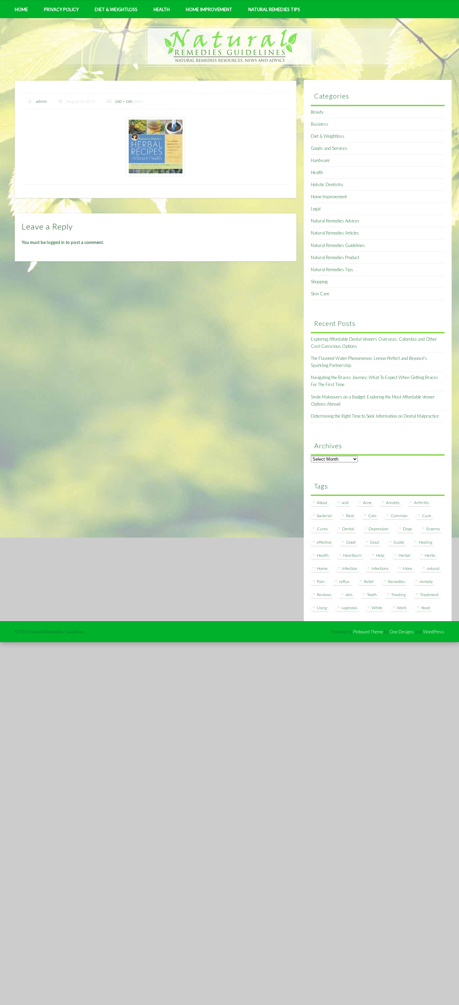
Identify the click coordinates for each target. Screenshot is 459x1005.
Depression (378, 528)
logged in (56, 242)
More (407, 568)
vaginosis (349, 607)
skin (348, 594)
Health (162, 9)
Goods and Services (329, 148)
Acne (367, 502)
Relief (369, 581)
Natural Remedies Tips (274, 9)
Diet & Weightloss (116, 9)
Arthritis (421, 502)
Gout (374, 542)
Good (351, 542)
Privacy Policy (61, 9)
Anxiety (393, 502)
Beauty (317, 112)
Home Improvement (209, 9)
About (322, 502)
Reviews (324, 594)
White (377, 607)
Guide (398, 542)
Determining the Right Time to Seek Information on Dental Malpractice (375, 416)
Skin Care (320, 293)
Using (322, 607)
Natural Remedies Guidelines (338, 245)
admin (41, 101)
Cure (426, 515)
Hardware (320, 160)
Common (399, 515)
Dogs (407, 528)
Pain (321, 581)
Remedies (396, 581)
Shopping (319, 281)
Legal (316, 208)
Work (402, 607)
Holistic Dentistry (327, 184)
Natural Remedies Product (335, 257)
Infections (380, 568)
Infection (349, 568)
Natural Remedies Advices (335, 220)
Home (21, 9)
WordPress (433, 631)
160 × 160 (123, 101)
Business (319, 124)
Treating (398, 594)
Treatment (429, 594)
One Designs (401, 631)
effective (324, 542)
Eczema (433, 528)
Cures (322, 528)
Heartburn (352, 555)
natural (433, 568)
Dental (348, 528)
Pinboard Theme (368, 631)
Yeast (425, 607)
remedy (426, 581)
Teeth (372, 594)
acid (345, 502)
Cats (372, 515)
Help (380, 555)
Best (350, 515)
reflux (344, 581)
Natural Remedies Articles (335, 233)
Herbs (430, 555)
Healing (425, 542)
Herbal (404, 555)
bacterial (324, 515)
